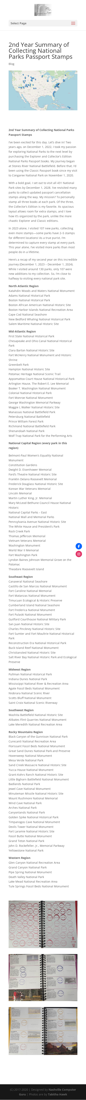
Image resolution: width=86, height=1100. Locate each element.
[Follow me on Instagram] (79, 554)
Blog (11, 64)
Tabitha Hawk (57, 1094)
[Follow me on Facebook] (79, 546)
